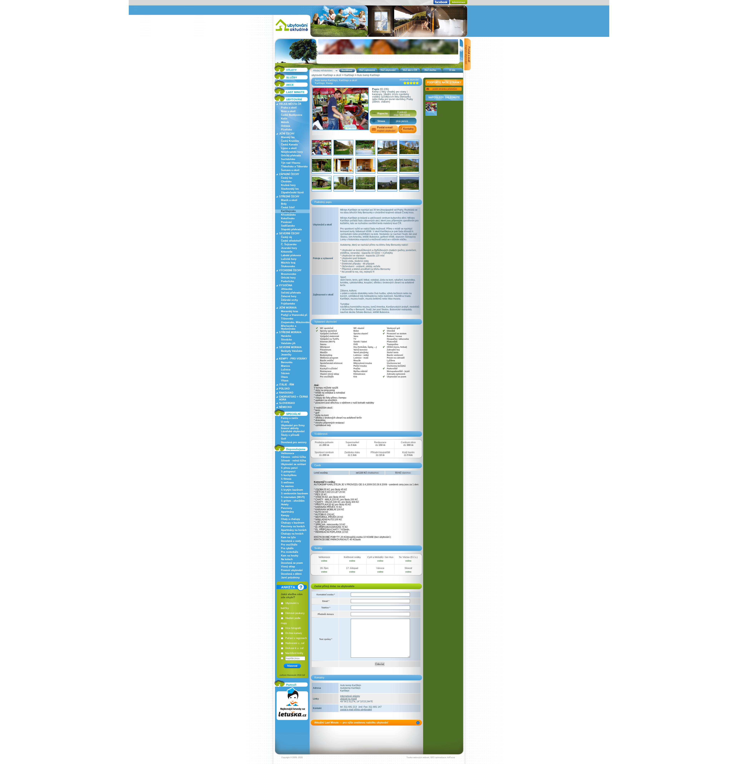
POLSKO (284, 388)
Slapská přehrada (291, 229)
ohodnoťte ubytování (409, 79)
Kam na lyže (288, 537)
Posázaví (286, 222)
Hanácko (286, 335)
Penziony (286, 508)
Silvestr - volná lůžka (293, 460)
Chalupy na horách (292, 533)
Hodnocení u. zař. (295, 643)
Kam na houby (289, 555)
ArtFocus (451, 757)
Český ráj (286, 237)
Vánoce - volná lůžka (293, 456)
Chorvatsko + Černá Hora (293, 398)
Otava (284, 376)
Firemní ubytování (292, 570)
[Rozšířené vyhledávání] (347, 70)
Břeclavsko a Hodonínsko (288, 327)
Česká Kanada (289, 144)
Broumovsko (288, 274)
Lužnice (285, 369)
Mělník (285, 122)
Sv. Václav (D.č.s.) (408, 557)
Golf (283, 438)
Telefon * (325, 607)
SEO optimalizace (438, 757)
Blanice (285, 365)
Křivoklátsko (288, 214)
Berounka (286, 362)
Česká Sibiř (288, 207)
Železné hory (288, 296)
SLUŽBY (291, 77)
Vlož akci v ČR (410, 70)
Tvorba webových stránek (417, 757)
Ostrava (285, 125)
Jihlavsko (286, 289)
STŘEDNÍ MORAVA (290, 332)
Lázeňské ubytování (293, 431)
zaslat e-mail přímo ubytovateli (356, 709)
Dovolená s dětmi (291, 573)
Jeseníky (286, 354)
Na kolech (287, 559)
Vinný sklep (288, 566)
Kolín (284, 118)
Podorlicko (287, 281)
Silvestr (408, 568)
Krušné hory (288, 185)
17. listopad (352, 568)
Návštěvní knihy (294, 653)
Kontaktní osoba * (326, 594)
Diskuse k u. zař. (294, 648)
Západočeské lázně (292, 192)
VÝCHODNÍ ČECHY (290, 270)
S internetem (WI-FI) (293, 497)
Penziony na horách (293, 526)
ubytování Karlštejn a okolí (326, 75)
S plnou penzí (289, 467)
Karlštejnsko (288, 211)
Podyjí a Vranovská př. (294, 315)
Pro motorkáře (289, 551)
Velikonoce (287, 453)
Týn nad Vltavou (290, 162)
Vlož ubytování (388, 70)
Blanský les (288, 137)
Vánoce (380, 568)
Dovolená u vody (291, 541)
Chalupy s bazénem (292, 522)
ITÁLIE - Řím (286, 384)
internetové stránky (350, 696)
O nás (452, 70)
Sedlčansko (288, 225)
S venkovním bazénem (294, 493)
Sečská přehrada (291, 292)
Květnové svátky (352, 557)
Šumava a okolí (290, 170)
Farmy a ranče (289, 418)
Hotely (284, 504)
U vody (285, 421)
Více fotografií (293, 628)
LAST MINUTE (295, 92)
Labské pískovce (291, 255)
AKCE (290, 84)
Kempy (285, 515)
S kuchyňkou (289, 475)
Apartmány (287, 511)
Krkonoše (286, 251)
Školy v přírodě (290, 435)
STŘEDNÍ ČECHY (289, 196)
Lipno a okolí (289, 148)
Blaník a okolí (289, 200)
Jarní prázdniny (290, 577)
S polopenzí (288, 471)
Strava (381, 121)
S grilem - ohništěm (293, 500)
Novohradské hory (292, 151)
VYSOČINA (285, 285)
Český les (286, 177)
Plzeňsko (286, 129)
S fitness (286, 478)
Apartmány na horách (294, 530)
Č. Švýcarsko (289, 244)
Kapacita (382, 113)
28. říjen (324, 568)
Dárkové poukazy (295, 613)
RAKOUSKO (286, 392)
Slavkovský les (290, 188)
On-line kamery (293, 633)
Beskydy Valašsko (291, 350)
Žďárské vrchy (289, 300)
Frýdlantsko (288, 303)
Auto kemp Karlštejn (368, 75)
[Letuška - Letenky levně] (292, 703)
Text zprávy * (325, 639)
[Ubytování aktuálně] (292, 31)
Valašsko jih (288, 343)
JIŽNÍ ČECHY (287, 133)
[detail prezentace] (418, 722)
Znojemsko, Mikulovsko (295, 322)
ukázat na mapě (348, 698)
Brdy (284, 203)
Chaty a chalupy (290, 519)
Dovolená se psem (292, 562)
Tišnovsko (287, 318)
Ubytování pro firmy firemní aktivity (293, 427)
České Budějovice (291, 114)
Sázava (285, 373)
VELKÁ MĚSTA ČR (290, 104)
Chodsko (286, 181)
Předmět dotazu (326, 614)
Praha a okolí (289, 107)
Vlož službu (430, 70)
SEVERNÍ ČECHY (289, 233)
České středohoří (291, 240)
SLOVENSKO (287, 403)
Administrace (458, 2)
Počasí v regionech (296, 638)
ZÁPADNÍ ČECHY (289, 174)
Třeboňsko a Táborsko (294, 166)
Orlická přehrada (291, 155)
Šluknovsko (288, 266)
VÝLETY (291, 70)
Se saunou (287, 486)
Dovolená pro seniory (294, 442)
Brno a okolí (288, 111)
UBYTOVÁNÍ (294, 99)
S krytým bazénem (292, 489)
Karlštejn (349, 75)
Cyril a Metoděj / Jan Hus (380, 557)
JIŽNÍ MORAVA (288, 307)
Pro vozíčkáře (289, 544)
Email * (325, 601)
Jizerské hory (289, 248)
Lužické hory (288, 259)
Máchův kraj (288, 262)
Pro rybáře (287, 548)
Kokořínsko (288, 218)
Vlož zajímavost (367, 70)
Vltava (284, 380)
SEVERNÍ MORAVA (290, 347)
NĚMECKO (285, 407)
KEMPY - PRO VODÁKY (293, 358)
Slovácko (286, 339)
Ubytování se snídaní (293, 464)
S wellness (287, 482)
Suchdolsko (288, 159)
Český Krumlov (290, 140)
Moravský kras (289, 311)
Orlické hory (288, 277)
